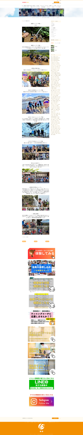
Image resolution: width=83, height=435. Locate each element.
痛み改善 (52, 84)
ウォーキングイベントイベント (54, 89)
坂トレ (54, 133)
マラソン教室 (54, 56)
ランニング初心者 (56, 99)
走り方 (59, 114)
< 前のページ (24, 241)
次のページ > (47, 241)
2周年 (51, 94)
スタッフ (57, 61)
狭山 (54, 129)
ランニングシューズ (53, 35)
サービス (52, 61)
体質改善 (57, 109)
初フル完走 (59, 79)
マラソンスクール (52, 66)
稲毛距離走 (54, 134)
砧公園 (59, 109)
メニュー (54, 61)
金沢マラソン (59, 85)
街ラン (59, 66)
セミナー (52, 26)
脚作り (59, 100)
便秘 (51, 124)
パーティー (54, 94)
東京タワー (59, 133)
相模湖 (53, 90)
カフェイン (57, 119)
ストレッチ (52, 34)
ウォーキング (59, 89)
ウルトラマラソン (56, 71)
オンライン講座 (56, 66)
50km (54, 115)
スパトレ (58, 110)
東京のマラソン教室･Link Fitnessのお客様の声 (55, 60)
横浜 (58, 80)
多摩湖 (51, 70)
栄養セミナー (54, 119)
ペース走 (54, 75)
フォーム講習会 (57, 105)
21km (51, 119)
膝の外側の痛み (54, 100)
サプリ (54, 109)
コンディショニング (53, 33)
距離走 (51, 75)
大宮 (53, 129)
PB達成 (51, 79)
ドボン (51, 110)
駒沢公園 (54, 84)
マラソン (55, 65)
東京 (51, 56)
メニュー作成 (52, 99)
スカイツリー (56, 90)
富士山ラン (59, 84)
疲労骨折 (57, 115)
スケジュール (52, 65)
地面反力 (56, 80)
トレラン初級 (57, 70)
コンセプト (57, 56)
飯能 (59, 129)
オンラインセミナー (53, 80)
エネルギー (52, 114)
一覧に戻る (35, 241)
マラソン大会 (52, 36)
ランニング (58, 65)
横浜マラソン (52, 85)
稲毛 (58, 99)
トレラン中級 (54, 70)
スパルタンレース (54, 110)
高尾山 (51, 90)
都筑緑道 (57, 100)
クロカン (56, 104)
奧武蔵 (51, 134)
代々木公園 (59, 104)
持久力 (54, 114)
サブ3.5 (59, 90)
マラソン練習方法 (53, 28)
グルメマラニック (57, 94)
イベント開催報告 (53, 27)
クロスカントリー (52, 104)
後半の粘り (57, 114)
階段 (52, 133)
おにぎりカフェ (59, 128)
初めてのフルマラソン (55, 79)
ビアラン (52, 128)
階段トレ (57, 133)
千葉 (51, 95)
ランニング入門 (54, 95)
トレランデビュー (56, 124)
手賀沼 (59, 119)
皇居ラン (57, 84)
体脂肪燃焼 (52, 109)
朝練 (51, 129)
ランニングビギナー (53, 105)
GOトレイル (57, 129)
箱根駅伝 (57, 95)
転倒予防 (56, 128)
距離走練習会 (52, 25)
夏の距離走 (57, 75)
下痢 (53, 124)
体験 (51, 100)
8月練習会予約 (56, 2)
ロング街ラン (52, 115)
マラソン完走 (55, 85)
